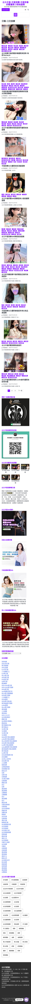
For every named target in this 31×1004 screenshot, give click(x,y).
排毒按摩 (19, 234)
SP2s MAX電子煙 (7, 685)
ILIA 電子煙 (5, 669)
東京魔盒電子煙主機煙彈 (9, 749)
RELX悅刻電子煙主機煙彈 (9, 741)
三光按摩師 (9, 265)
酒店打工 (4, 856)
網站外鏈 (4, 802)
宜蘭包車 (4, 812)
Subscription (5, 9)
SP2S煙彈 (5, 699)
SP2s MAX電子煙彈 (7, 687)
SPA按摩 (5, 880)
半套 (8, 83)
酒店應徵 (4, 790)
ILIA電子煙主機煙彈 (7, 745)
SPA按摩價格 (15, 880)
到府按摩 (4, 661)
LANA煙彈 (5, 705)
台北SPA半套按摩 (8, 889)
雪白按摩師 (21, 343)
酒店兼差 (4, 788)
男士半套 (26, 87)
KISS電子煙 (5, 679)
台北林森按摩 (24, 375)
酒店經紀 (4, 713)
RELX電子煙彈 (6, 707)
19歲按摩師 (4, 45)
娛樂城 (4, 814)
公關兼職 (4, 794)
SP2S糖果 (5, 757)
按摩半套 (19, 161)
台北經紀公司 (6, 860)
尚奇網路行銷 (6, 769)
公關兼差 (4, 792)
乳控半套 (21, 265)
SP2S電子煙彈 (6, 695)
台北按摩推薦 (6, 902)
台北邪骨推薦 (6, 924)
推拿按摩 (4, 765)
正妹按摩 (4, 848)
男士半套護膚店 (11, 89)
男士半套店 (4, 89)
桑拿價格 (5, 937)
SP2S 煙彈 (5, 667)
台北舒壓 (10, 49)
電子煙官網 (5, 751)
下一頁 (20, 390)
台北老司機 (4, 49)
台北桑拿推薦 (6, 911)
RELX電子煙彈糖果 (7, 693)
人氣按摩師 (11, 373)
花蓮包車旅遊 (6, 804)
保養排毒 (16, 45)
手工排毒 (13, 234)
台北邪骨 (16, 919)
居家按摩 (4, 864)
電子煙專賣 (5, 665)
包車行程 (4, 775)
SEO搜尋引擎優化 (7, 721)
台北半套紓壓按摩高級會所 (11, 345)
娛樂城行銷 (5, 822)
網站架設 (4, 723)
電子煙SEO (5, 727)
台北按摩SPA (15, 897)
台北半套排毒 (15, 268)
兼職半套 (16, 122)
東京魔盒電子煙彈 (7, 703)
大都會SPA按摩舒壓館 (6, 51)
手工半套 (10, 161)
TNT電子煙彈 (5, 778)
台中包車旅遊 (6, 808)
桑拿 (19, 933)
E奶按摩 (3, 265)
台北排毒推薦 (6, 906)
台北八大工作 (6, 715)
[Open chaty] (26, 999)
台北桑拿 (16, 906)
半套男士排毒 (4, 85)
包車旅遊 (4, 806)
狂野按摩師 (20, 87)
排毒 (4, 933)
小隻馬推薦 (19, 160)
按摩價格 (21, 928)
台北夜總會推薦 (6, 832)
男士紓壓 (25, 89)
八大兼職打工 (6, 671)
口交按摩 (16, 47)
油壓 (13, 937)
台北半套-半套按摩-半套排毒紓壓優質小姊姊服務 (15, 3)
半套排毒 (18, 83)
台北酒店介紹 (6, 830)
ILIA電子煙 (5, 673)
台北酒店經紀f (6, 717)
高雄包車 (4, 810)
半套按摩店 (4, 47)
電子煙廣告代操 (6, 725)
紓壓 (13, 946)
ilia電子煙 (4, 681)
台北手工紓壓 (22, 47)
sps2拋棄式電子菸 (7, 691)
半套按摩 (26, 45)
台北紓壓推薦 (15, 915)
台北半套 (22, 85)
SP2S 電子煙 (5, 663)
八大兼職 (4, 711)
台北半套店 (4, 87)
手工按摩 (25, 924)
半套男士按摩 (24, 83)
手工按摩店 (6, 928)
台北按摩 (4, 196)
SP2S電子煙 (5, 677)
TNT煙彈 (4, 731)
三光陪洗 (10, 45)
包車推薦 (4, 777)
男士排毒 (25, 942)
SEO (3, 784)
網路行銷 (4, 719)
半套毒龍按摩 (20, 229)
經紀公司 (4, 771)
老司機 (14, 196)
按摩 (15, 161)
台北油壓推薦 (4, 270)
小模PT (13, 160)
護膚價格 (11, 950)
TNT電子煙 (5, 729)
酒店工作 (4, 838)
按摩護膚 (4, 163)
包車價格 (4, 780)
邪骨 (19, 950)
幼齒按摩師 (4, 161)
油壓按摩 (20, 937)
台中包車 (4, 816)
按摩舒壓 (25, 161)
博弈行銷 (4, 820)
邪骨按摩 (4, 834)
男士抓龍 (16, 942)
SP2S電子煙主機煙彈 (8, 743)
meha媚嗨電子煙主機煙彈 (9, 747)
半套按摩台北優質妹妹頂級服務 (13, 166)
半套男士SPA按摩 (11, 375)
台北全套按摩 (6, 893)
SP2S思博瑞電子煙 (7, 755)
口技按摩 (9, 125)
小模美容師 (4, 272)
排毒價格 (11, 933)
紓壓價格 (20, 946)
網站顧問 (4, 683)
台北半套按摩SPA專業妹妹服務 (13, 237)
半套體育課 (11, 47)
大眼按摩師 (4, 308)
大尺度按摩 (4, 377)
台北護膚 (25, 915)
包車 (3, 773)
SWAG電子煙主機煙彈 (8, 737)
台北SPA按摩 (20, 889)
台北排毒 (16, 902)
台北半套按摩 (11, 232)
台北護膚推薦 (6, 919)
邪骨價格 (5, 955)
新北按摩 (4, 862)
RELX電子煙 (5, 675)
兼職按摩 (4, 83)
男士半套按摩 (6, 942)
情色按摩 (16, 924)
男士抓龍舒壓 (19, 89)
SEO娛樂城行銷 (6, 824)
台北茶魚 (15, 49)
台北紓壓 (17, 232)
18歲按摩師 (4, 373)
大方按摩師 (22, 49)
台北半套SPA (21, 230)
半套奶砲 (4, 123)
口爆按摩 (16, 85)
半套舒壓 (25, 123)
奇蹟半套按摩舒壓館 (12, 87)
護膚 (4, 950)
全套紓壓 (5, 884)
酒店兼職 (4, 709)
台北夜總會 (5, 826)
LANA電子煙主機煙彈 (8, 739)
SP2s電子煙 (5, 689)
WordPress (15, 1001)
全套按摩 (10, 122)
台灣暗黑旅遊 (6, 767)
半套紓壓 (19, 123)
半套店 (21, 45)
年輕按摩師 (25, 160)
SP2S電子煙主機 (6, 701)
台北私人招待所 (6, 759)
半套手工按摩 (6, 842)
